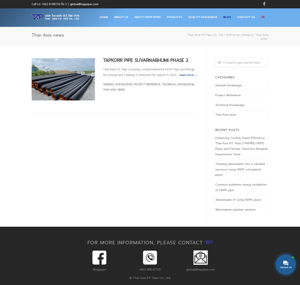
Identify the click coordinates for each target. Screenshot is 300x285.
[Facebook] (264, 4)
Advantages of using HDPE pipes (238, 200)
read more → (188, 75)
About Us (121, 17)
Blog (227, 17)
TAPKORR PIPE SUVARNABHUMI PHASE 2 (145, 60)
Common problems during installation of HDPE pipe (241, 187)
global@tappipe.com (84, 4)
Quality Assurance (202, 17)
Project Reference (147, 84)
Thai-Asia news (114, 90)
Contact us (246, 17)
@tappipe (99, 269)
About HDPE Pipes (147, 17)
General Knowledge (117, 84)
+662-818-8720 (150, 269)
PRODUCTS (174, 17)
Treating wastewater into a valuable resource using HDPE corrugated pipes (240, 169)
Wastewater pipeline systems (235, 209)
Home (104, 17)
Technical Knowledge (178, 84)
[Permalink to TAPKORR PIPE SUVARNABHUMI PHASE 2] (63, 79)
